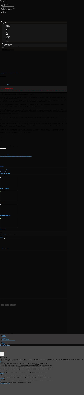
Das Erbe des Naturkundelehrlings (7, 9)
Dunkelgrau (13, 304)
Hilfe (3, 43)
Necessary (2, 361)
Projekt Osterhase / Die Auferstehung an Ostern (8, 8)
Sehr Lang (7, 41)
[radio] (34, 136)
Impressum (3, 335)
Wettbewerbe (4, 47)
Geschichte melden (3, 148)
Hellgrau (7, 304)
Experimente (7, 25)
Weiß (2, 304)
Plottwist (7, 31)
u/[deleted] (3, 5)
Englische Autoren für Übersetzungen (9, 46)
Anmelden (3, 21)
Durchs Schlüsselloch (4, 188)
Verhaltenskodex (4, 337)
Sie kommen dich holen (5, 3)
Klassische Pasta (8, 24)
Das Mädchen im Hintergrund (6, 7)
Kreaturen (7, 29)
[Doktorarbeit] (8, 227)
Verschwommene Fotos (5, 215)
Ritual (6, 32)
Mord (6, 30)
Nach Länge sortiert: (6, 38)
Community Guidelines (5, 339)
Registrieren (5, 22)
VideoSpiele (7, 35)
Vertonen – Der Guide (7, 45)
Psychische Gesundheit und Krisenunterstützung (8, 340)
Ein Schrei (2, 202)
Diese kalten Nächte (5, 248)
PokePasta (8, 36)
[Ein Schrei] (8, 200)
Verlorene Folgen (8, 26)
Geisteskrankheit (8, 27)
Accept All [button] (6, 351)
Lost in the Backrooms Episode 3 (6, 4)
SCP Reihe (7, 33)
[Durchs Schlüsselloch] (8, 186)
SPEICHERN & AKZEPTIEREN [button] (5, 383)
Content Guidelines (4, 338)
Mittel (6, 39)
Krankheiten (7, 28)
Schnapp (8, 84)
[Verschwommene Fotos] (8, 213)
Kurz (4, 73)
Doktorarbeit (3, 229)
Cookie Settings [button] (2, 351)
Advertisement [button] (2, 378)
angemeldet (4, 234)
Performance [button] (2, 373)
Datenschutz (4, 336)
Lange (6, 40)
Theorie (7, 34)
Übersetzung (7, 37)
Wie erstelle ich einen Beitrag (8, 44)
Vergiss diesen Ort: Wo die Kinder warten (8, 6)
